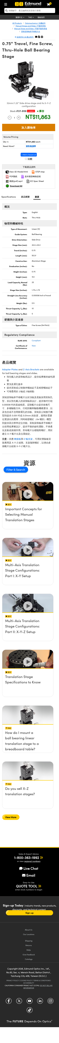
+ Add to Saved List (28, 154)
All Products (17, 23)
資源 (37, 196)
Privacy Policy (12, 980)
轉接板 (17, 438)
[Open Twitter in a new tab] (19, 1001)
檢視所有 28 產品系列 (25, 37)
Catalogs (29, 959)
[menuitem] (6, 4)
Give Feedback (29, 954)
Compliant (36, 340)
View (34, 345)
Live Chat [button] (30, 868)
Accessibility (28, 983)
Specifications (8, 196)
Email (30, 875)
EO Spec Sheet (37, 181)
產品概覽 (25, 196)
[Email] (36, 36)
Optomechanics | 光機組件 (35, 23)
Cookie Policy (26, 980)
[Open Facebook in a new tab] (9, 1001)
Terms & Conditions (41, 980)
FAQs (28, 950)
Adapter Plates (10, 369)
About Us (28, 929)
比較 (29, 158)
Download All (16, 185)
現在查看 (27, 517)
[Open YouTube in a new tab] (30, 1001)
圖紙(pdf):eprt (16, 181)
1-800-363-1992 (26, 857)
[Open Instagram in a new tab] (50, 1001)
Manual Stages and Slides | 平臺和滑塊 (31, 26)
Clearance (31, 111)
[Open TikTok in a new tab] (30, 1011)
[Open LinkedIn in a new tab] (40, 1001)
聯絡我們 (41, 17)
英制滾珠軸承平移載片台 (30, 31)
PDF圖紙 (13, 176)
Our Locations (28, 934)
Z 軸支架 (28, 438)
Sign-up (29, 912)
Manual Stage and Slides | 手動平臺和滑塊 (30, 28)
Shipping (28, 940)
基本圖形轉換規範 (32, 176)
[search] (29, 10)
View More (10, 817)
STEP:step (40, 171)
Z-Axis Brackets (31, 369)
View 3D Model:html (18, 171)
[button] (39, 36)
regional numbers (32, 861)
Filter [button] (10, 469)
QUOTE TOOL (26, 886)
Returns (28, 945)
